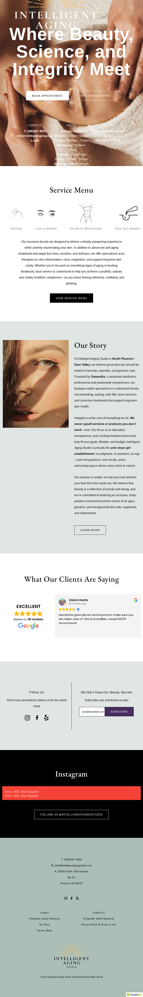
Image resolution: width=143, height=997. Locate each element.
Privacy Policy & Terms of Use (98, 924)
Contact (44, 912)
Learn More (90, 530)
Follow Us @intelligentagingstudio (71, 814)
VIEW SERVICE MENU (71, 298)
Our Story (44, 924)
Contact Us (99, 912)
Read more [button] (66, 632)
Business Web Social (92, 977)
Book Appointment (47, 95)
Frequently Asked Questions (44, 918)
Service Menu (44, 930)
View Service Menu (95, 95)
